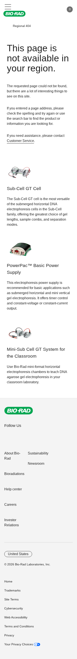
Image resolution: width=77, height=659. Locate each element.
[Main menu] (8, 6)
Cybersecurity (13, 608)
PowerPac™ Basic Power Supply (33, 269)
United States (18, 554)
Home (8, 581)
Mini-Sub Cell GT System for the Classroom (36, 353)
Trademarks (12, 590)
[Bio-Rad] (18, 410)
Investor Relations (11, 522)
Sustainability (38, 453)
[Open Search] (46, 9)
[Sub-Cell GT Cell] (20, 174)
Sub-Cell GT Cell (24, 188)
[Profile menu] (55, 9)
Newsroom (36, 463)
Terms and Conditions (19, 626)
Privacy (9, 635)
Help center (13, 489)
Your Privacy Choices (19, 644)
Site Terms (11, 599)
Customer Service (20, 141)
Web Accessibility (15, 617)
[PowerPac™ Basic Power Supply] (20, 251)
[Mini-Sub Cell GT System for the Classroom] (20, 335)
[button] (6, 25)
